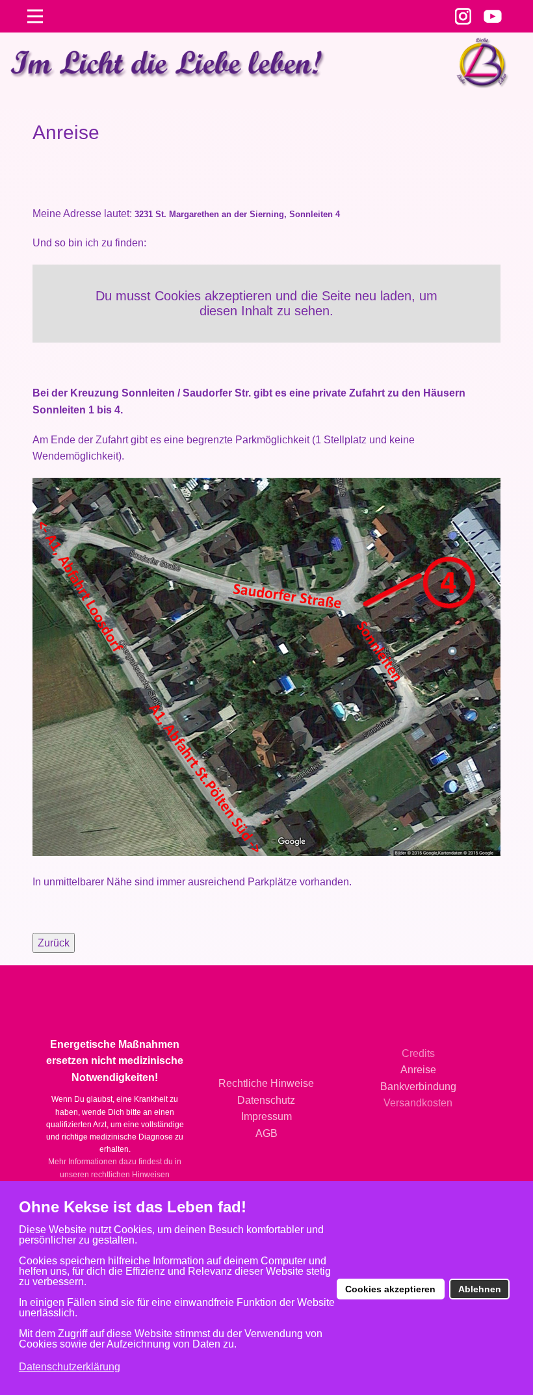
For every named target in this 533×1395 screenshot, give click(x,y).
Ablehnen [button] (479, 1289)
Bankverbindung (418, 1086)
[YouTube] (493, 16)
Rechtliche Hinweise (266, 1083)
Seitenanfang (267, 991)
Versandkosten (418, 1102)
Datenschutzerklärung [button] (69, 1366)
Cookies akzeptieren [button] (390, 1289)
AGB (266, 1133)
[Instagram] (463, 16)
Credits (418, 1053)
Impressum (266, 1116)
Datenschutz (266, 1100)
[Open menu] (35, 16)
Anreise (418, 1069)
